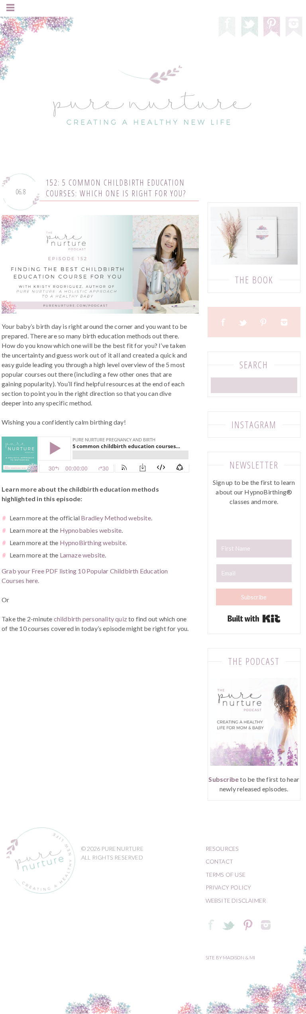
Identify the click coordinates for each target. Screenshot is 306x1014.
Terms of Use (225, 874)
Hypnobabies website (91, 530)
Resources (222, 848)
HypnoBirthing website (93, 542)
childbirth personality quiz (90, 619)
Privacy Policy (228, 887)
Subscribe (223, 779)
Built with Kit (254, 618)
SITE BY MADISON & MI (230, 957)
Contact (219, 861)
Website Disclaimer (236, 900)
